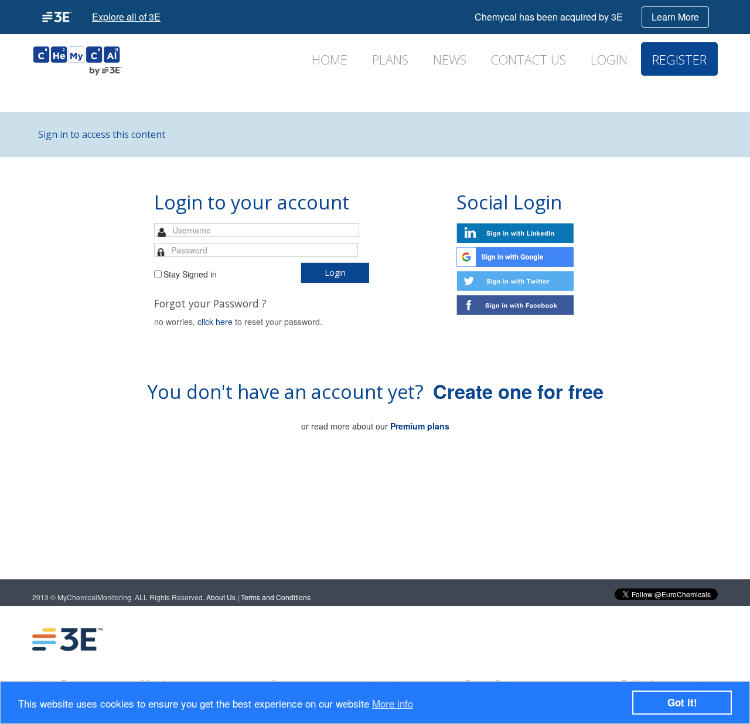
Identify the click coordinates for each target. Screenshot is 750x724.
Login (609, 59)
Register (679, 59)
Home (329, 59)
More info (392, 703)
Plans (390, 59)
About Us (221, 597)
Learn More (675, 16)
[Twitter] (639, 639)
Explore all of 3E (126, 16)
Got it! (682, 702)
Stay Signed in (190, 274)
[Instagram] (686, 639)
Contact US (528, 59)
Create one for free (518, 391)
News (449, 59)
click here (215, 321)
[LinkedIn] (592, 639)
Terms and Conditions (276, 597)
